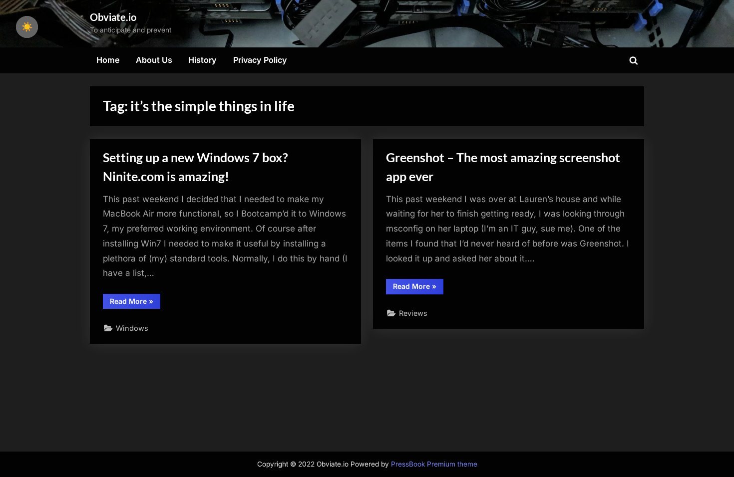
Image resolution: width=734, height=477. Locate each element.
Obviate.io (113, 17)
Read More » (135, 302)
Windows (132, 328)
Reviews (413, 313)
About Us (154, 60)
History (202, 60)
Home (108, 60)
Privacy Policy (260, 60)
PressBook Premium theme (434, 464)
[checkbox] (27, 27)
